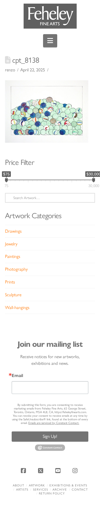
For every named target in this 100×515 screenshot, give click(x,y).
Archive (59, 489)
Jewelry (11, 244)
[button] (50, 40)
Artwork (37, 485)
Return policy (52, 493)
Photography (16, 269)
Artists (22, 489)
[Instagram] (75, 470)
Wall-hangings (17, 307)
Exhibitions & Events (68, 485)
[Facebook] (24, 470)
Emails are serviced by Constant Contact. (53, 423)
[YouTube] (58, 470)
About (18, 485)
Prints (10, 282)
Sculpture (13, 294)
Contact (80, 489)
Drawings (13, 231)
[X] (41, 470)
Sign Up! (50, 436)
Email (17, 375)
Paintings (12, 256)
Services (40, 489)
